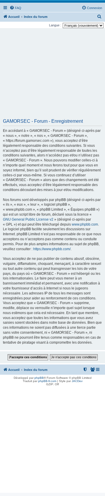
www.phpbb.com (85, 224)
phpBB (39, 377)
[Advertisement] (52, 75)
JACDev (77, 381)
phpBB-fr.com (47, 381)
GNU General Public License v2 (28, 219)
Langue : (55, 25)
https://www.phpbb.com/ (52, 249)
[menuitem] (15, 7)
